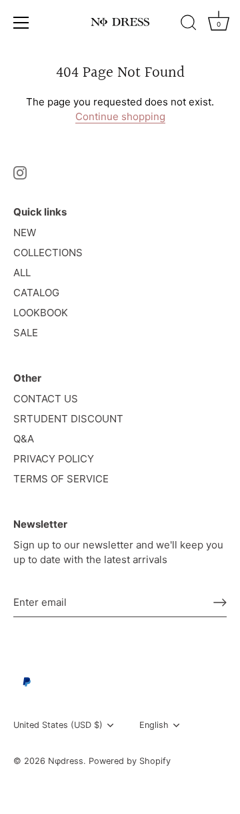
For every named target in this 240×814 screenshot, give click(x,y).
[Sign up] (220, 602)
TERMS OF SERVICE (61, 478)
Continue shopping (120, 116)
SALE (25, 332)
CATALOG (36, 292)
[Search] (188, 24)
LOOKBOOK (40, 312)
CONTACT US (45, 398)
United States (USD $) (58, 725)
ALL (22, 272)
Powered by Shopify (130, 761)
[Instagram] (20, 171)
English (154, 725)
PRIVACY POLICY (53, 458)
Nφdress (65, 761)
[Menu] (21, 22)
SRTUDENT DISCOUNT (68, 418)
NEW (24, 232)
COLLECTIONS (48, 252)
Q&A (23, 438)
